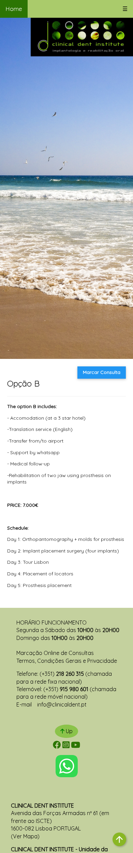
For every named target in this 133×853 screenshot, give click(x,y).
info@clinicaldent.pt (62, 704)
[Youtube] (75, 745)
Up (68, 731)
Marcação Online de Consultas (55, 652)
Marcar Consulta (101, 372)
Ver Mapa (25, 836)
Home (13, 8)
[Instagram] (66, 745)
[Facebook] (57, 745)
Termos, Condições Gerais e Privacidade (66, 660)
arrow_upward (119, 839)
